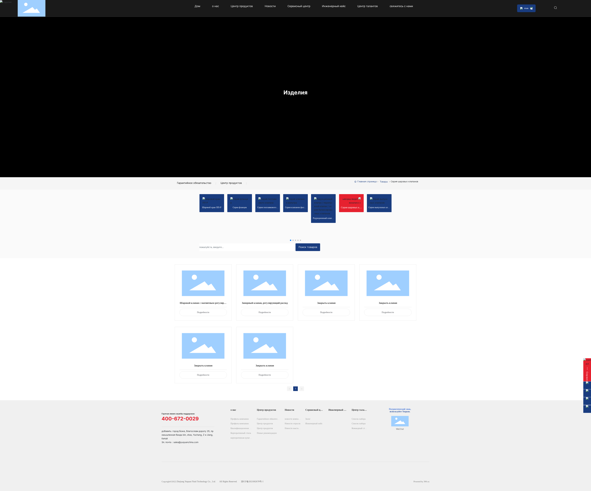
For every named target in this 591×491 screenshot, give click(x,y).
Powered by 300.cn (421, 481)
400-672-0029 (180, 419)
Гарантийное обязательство (194, 182)
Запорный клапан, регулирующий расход (265, 303)
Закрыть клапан (326, 303)
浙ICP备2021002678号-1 (252, 481)
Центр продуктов (231, 182)
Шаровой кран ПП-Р (211, 207)
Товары (384, 181)
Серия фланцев (240, 207)
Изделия (295, 92)
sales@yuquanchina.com (185, 442)
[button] (290, 240)
